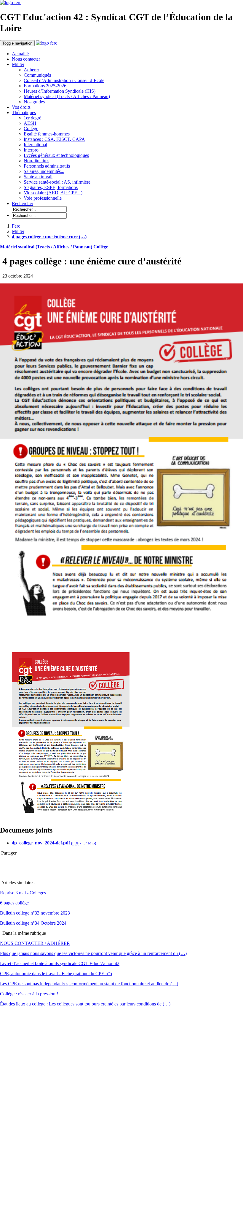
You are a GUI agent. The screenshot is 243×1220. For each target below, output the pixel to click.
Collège (31, 128)
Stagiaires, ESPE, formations (51, 187)
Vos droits (21, 107)
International (35, 144)
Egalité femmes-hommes (47, 133)
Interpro (31, 149)
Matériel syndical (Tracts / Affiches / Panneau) (67, 96)
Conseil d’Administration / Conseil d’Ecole (64, 80)
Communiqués (37, 75)
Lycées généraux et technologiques (56, 155)
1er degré (32, 117)
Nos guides (34, 101)
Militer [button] (18, 64)
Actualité (20, 53)
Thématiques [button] (24, 112)
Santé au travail (38, 176)
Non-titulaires (36, 160)
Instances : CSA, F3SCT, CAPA (54, 139)
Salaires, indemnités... (44, 171)
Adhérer (31, 69)
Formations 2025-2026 (45, 85)
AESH (30, 123)
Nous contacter (26, 59)
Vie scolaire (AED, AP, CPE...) (53, 192)
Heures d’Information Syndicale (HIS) (59, 91)
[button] (22, 203)
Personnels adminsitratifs (47, 165)
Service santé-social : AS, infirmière (57, 182)
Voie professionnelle (43, 198)
